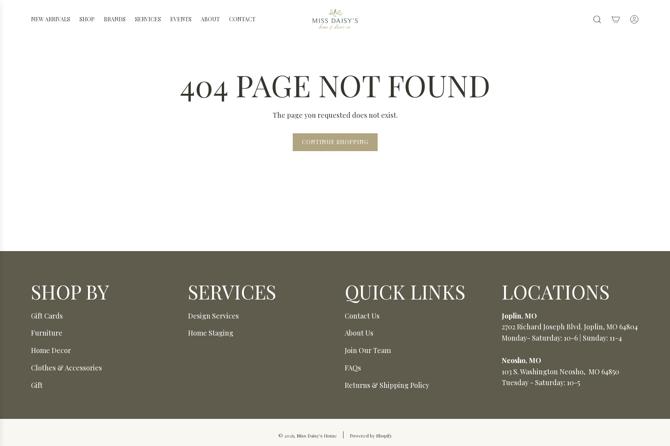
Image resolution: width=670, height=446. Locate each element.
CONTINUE (259, 239)
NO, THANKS (259, 267)
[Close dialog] (476, 136)
